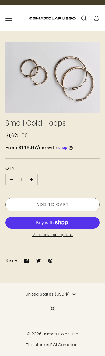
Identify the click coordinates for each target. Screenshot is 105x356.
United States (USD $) (48, 294)
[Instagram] (52, 308)
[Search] (84, 18)
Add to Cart (52, 204)
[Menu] (9, 18)
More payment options (52, 234)
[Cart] (96, 18)
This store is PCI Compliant (52, 345)
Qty (10, 168)
